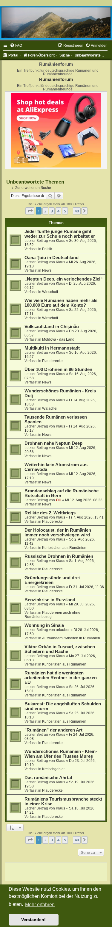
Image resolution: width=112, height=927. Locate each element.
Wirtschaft (50, 292)
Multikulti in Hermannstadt (52, 348)
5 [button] (65, 211)
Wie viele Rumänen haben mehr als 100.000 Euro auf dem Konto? (60, 303)
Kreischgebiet (53, 769)
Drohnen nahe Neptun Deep (53, 443)
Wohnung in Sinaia (44, 625)
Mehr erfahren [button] (40, 904)
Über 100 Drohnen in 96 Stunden (58, 369)
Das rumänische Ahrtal (48, 777)
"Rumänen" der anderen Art (53, 730)
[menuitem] (16, 46)
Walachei (49, 408)
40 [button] (77, 211)
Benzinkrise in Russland (49, 599)
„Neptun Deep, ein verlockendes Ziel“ (63, 279)
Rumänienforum (56, 79)
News (46, 270)
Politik (47, 249)
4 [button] (58, 211)
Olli (58, 500)
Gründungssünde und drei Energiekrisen (52, 580)
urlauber (63, 630)
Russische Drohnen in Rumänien (58, 556)
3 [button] (52, 211)
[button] (29, 210)
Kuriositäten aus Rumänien (64, 548)
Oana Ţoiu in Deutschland (51, 257)
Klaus (60, 241)
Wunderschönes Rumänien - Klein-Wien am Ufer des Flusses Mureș (60, 754)
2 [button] (45, 211)
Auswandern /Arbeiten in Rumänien (71, 638)
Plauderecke (52, 361)
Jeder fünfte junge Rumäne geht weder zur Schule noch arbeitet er (59, 234)
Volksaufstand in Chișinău (51, 326)
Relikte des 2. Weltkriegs (50, 513)
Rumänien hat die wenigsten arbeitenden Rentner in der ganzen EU (60, 678)
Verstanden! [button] (33, 919)
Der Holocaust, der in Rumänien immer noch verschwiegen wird (57, 532)
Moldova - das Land (58, 339)
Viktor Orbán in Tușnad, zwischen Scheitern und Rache (59, 649)
